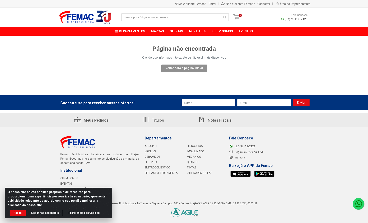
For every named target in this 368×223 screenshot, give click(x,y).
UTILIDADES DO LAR (199, 173)
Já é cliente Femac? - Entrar (197, 3)
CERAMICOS (152, 156)
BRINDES (150, 151)
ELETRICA (151, 162)
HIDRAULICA (195, 146)
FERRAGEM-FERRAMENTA (161, 173)
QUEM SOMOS (69, 178)
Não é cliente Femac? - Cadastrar (248, 3)
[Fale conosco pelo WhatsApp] (358, 204)
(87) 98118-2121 (296, 19)
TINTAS (191, 167)
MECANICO (194, 156)
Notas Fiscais (219, 120)
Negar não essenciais (45, 212)
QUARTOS (193, 162)
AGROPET (151, 146)
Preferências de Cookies (84, 212)
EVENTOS (66, 183)
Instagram (240, 157)
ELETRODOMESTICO (157, 167)
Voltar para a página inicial (184, 68)
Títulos (157, 120)
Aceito (18, 212)
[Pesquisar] (225, 17)
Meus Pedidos (96, 120)
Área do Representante (295, 3)
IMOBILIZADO (195, 151)
